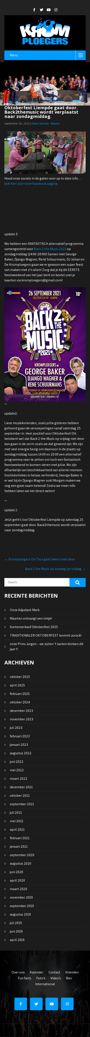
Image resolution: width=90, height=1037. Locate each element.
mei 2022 (17, 770)
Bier (69, 977)
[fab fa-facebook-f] (34, 10)
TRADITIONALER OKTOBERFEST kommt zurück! (45, 635)
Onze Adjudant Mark (25, 610)
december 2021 (21, 787)
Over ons (18, 971)
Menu (14, 55)
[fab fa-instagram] (56, 10)
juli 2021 (16, 812)
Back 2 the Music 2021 (50, 249)
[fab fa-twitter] (41, 10)
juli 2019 (16, 923)
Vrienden (72, 971)
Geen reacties (40, 123)
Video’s (55, 977)
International (45, 983)
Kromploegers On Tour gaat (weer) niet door (39, 559)
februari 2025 (20, 693)
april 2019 (17, 940)
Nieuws (55, 123)
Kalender (36, 971)
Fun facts (24, 977)
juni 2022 (16, 761)
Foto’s (40, 977)
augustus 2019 (20, 914)
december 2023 (21, 710)
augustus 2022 (20, 753)
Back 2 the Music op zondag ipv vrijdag (55, 568)
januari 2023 (19, 744)
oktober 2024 (20, 702)
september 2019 (22, 906)
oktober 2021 (20, 795)
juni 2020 (16, 872)
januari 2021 (19, 846)
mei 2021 (16, 821)
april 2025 (17, 685)
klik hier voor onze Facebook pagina (30, 183)
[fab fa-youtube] (48, 10)
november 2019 (21, 897)
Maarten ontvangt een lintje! (31, 618)
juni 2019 (16, 931)
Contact (54, 971)
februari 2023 (20, 736)
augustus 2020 (20, 863)
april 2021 (17, 829)
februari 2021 (19, 838)
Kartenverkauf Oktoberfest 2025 (34, 627)
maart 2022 (18, 778)
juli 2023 (16, 727)
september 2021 (22, 804)
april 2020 (17, 880)
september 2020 (22, 855)
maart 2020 (18, 889)
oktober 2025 (20, 676)
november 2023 (21, 719)
